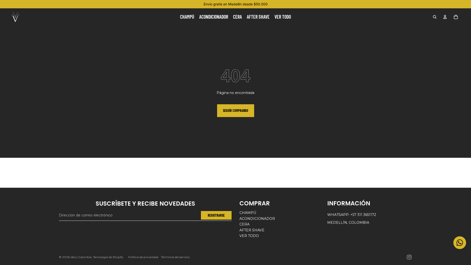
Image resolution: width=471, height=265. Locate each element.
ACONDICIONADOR (257, 218)
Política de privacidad (143, 257)
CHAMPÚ (247, 213)
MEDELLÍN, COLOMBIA (348, 222)
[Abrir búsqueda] (434, 17)
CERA (244, 224)
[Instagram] (409, 257)
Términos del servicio (175, 257)
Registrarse (216, 215)
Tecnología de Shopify (108, 257)
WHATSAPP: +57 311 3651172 (351, 214)
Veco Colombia (81, 257)
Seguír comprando (235, 110)
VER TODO (249, 236)
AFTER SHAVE (251, 230)
